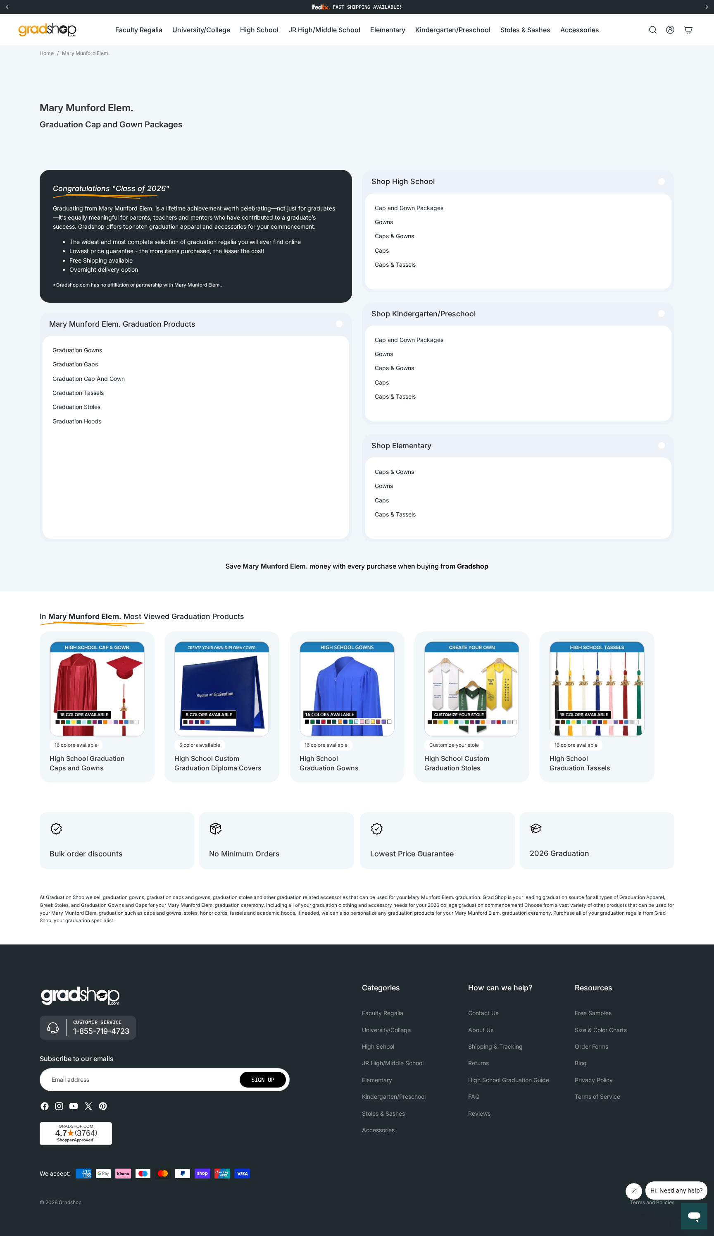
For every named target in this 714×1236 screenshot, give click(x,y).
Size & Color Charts (601, 1029)
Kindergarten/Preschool (394, 1096)
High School (378, 1046)
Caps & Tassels (395, 264)
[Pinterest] (103, 1106)
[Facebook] (45, 1106)
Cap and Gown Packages (409, 207)
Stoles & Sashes (383, 1113)
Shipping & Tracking (495, 1046)
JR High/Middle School (393, 1063)
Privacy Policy (594, 1079)
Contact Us (483, 1012)
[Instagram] (59, 1106)
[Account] (670, 30)
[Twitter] (88, 1106)
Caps (382, 250)
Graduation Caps (75, 364)
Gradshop (70, 1202)
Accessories (378, 1129)
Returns (478, 1063)
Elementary (377, 1079)
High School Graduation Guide (508, 1079)
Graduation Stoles (76, 406)
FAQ (474, 1096)
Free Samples (593, 1012)
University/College (386, 1029)
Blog (581, 1063)
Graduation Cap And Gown (88, 378)
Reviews (479, 1113)
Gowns (384, 221)
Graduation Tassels (78, 392)
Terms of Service (597, 1096)
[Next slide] (666, 707)
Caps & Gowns (394, 235)
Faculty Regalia (382, 1012)
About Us (480, 1029)
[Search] (653, 30)
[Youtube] (74, 1106)
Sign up (262, 1079)
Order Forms (591, 1046)
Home (47, 53)
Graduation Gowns (77, 350)
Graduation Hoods (76, 421)
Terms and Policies (652, 1202)
